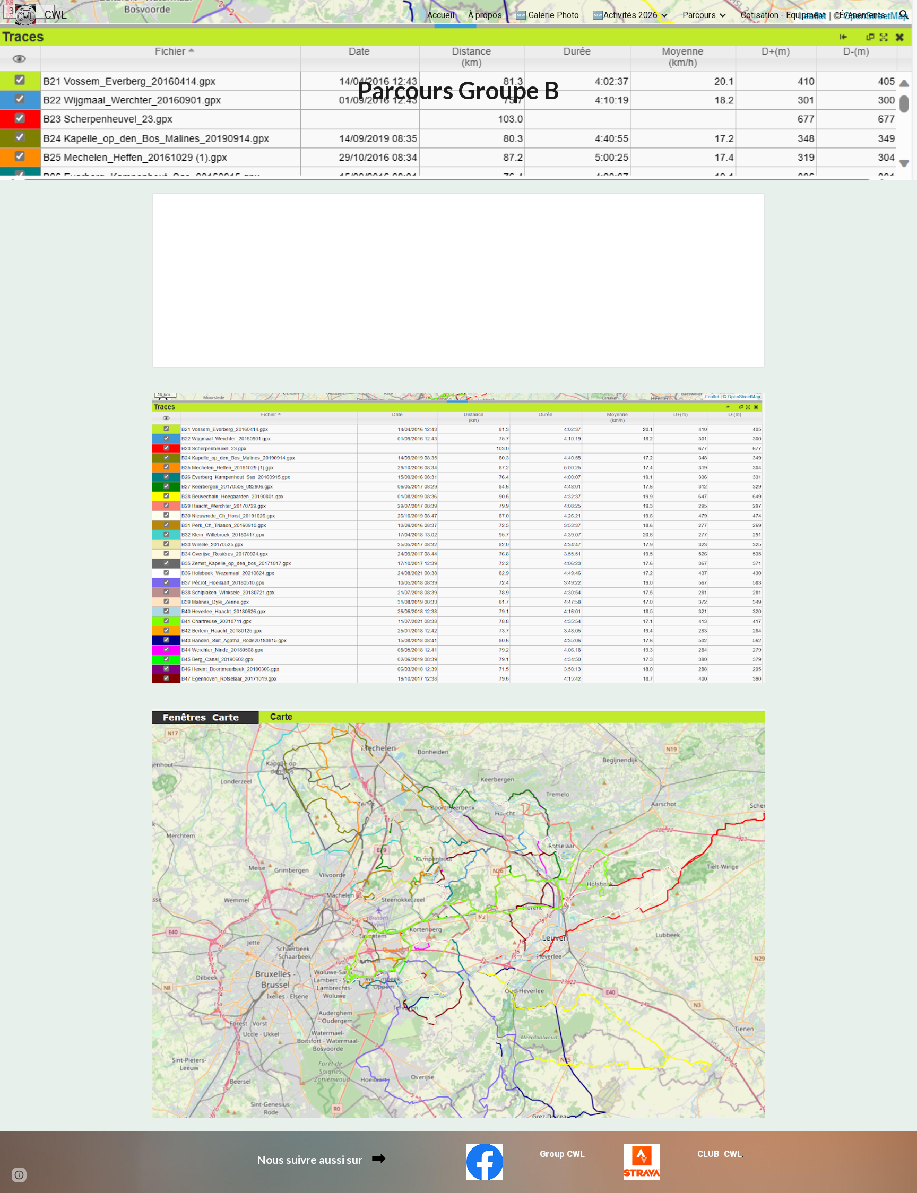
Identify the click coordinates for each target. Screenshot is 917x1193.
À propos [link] (485, 15)
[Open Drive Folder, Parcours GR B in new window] (744, 207)
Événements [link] (862, 15)
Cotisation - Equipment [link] (783, 15)
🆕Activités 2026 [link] (625, 15)
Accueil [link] (440, 15)
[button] (904, 15)
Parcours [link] (699, 15)
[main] (458, 90)
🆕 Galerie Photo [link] (547, 15)
